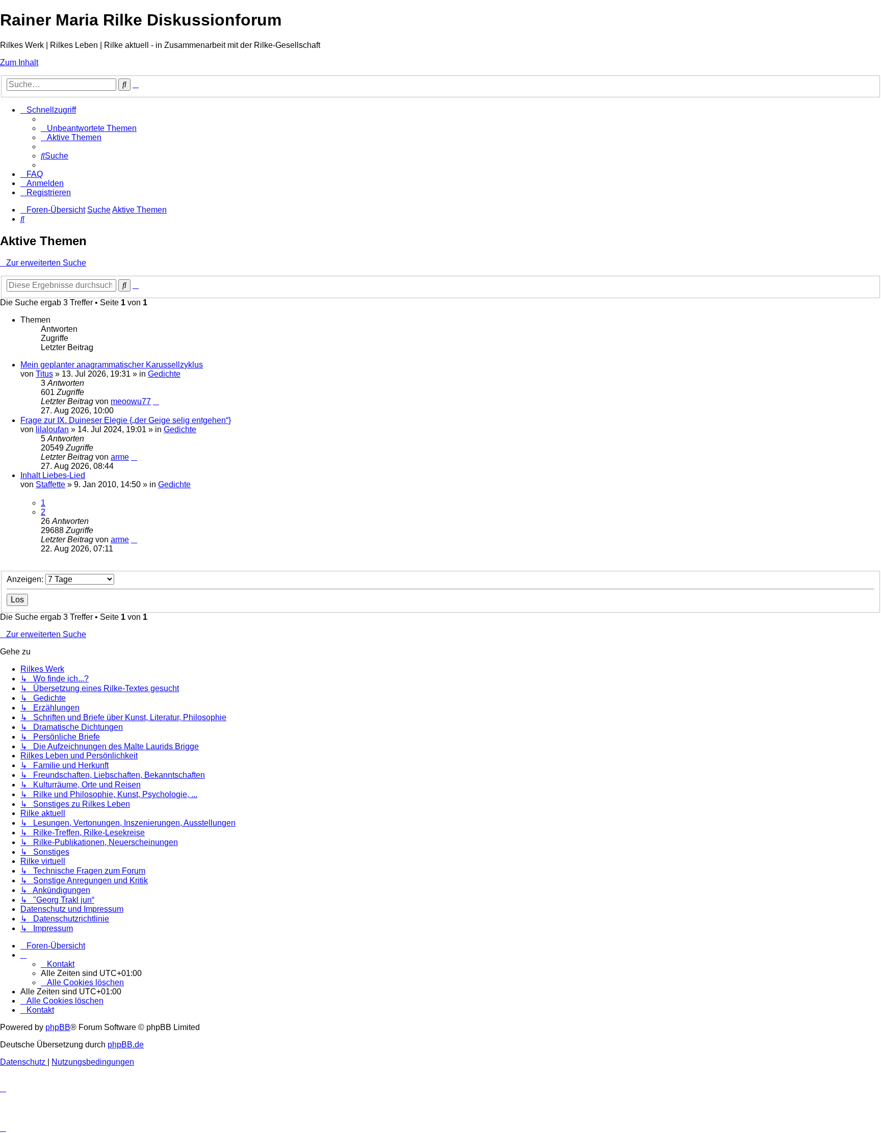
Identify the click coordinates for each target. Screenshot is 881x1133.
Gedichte (164, 374)
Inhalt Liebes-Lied (52, 475)
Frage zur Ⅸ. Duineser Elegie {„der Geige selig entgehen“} (125, 420)
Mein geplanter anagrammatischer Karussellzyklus (111, 364)
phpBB (57, 1027)
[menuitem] (89, 128)
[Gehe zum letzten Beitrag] (156, 401)
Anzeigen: (26, 579)
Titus (44, 374)
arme (120, 457)
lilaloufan (52, 429)
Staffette (50, 484)
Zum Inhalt (19, 62)
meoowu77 (131, 401)
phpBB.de (126, 1044)
